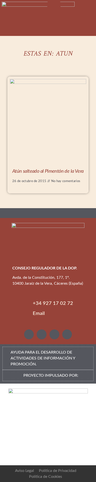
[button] (54, 10)
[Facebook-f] (54, 334)
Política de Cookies (45, 477)
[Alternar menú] (48, 213)
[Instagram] (29, 334)
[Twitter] (42, 334)
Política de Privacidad (57, 471)
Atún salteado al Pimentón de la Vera (47, 171)
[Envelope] (67, 334)
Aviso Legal (24, 471)
